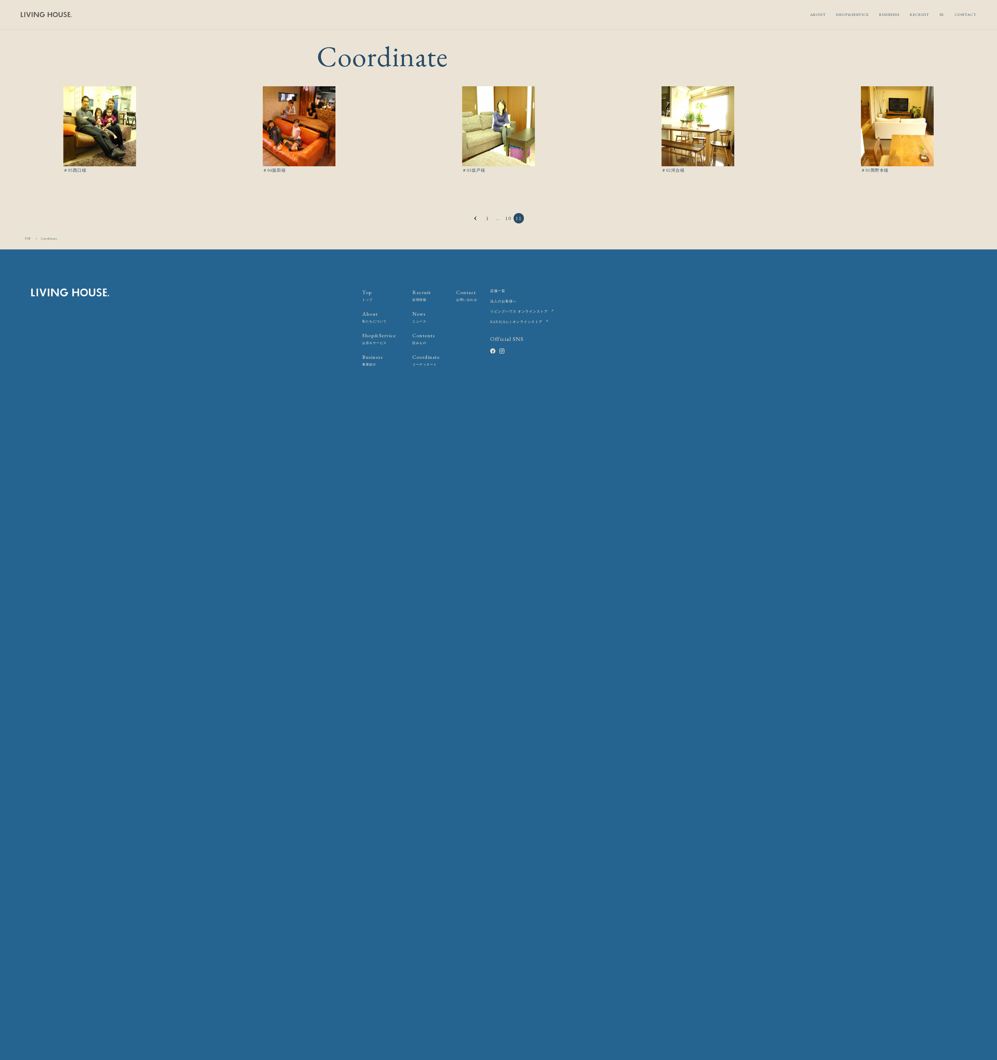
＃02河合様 (673, 170)
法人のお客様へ (503, 301)
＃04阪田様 (274, 170)
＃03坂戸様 (473, 170)
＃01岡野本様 (875, 170)
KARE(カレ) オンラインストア (516, 322)
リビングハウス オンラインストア (519, 311)
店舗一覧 (497, 291)
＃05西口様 (74, 170)
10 (508, 218)
